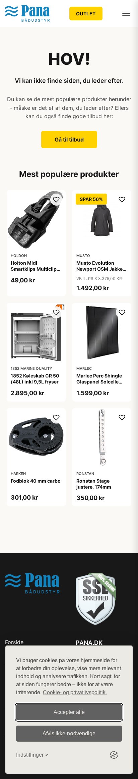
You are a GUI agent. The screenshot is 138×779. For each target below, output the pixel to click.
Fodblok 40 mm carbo (36, 481)
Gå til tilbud (69, 139)
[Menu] (126, 13)
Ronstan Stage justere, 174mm (93, 484)
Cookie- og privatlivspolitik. (75, 692)
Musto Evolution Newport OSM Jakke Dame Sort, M (99, 269)
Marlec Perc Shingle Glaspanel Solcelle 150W (99, 382)
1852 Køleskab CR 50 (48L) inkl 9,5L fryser (35, 378)
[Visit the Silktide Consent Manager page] (114, 755)
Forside (14, 642)
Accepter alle (69, 712)
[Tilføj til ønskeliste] (56, 200)
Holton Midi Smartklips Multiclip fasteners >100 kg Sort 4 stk (34, 272)
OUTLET (86, 13)
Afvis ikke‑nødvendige (69, 733)
